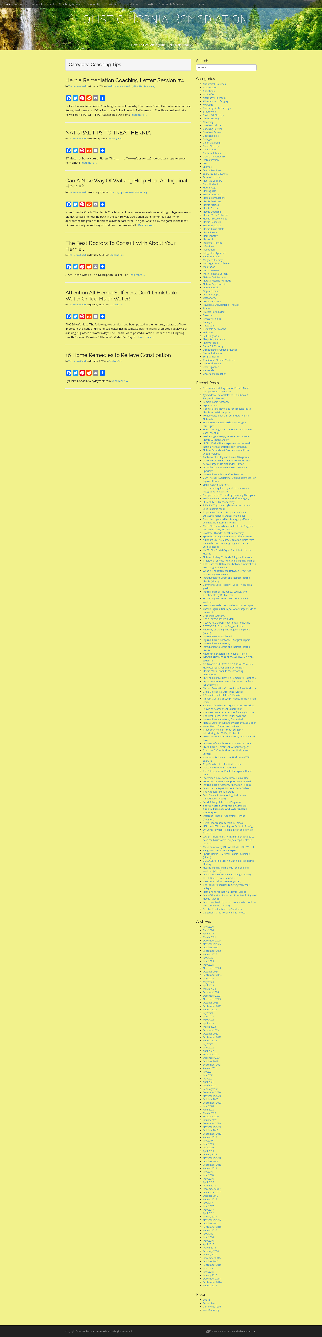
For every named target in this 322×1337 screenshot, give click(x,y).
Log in (206, 1299)
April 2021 (208, 1081)
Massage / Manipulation (216, 263)
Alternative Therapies (215, 97)
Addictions (209, 91)
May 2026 (208, 930)
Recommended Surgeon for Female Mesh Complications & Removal (226, 389)
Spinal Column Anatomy (216, 484)
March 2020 (209, 1113)
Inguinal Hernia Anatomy (216, 643)
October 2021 (210, 1061)
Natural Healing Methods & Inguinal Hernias (227, 557)
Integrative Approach (214, 253)
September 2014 (212, 1282)
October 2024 (210, 971)
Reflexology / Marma (214, 328)
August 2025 (210, 954)
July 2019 (208, 1140)
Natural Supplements (214, 284)
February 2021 (211, 1089)
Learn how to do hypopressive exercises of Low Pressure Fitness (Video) (229, 904)
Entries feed (209, 1303)
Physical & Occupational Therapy (221, 304)
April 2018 (208, 1182)
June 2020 (208, 1106)
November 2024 (212, 968)
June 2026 (208, 926)
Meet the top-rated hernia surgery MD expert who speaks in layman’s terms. (228, 521)
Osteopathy (209, 297)
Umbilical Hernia (212, 363)
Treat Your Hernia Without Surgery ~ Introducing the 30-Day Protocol (223, 731)
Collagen (207, 139)
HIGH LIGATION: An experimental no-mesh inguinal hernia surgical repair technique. (227, 445)
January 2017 (210, 1216)
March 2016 (209, 1247)
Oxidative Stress (212, 301)
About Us (21, 4)
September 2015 (212, 1264)
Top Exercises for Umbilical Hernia (222, 764)
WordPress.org (211, 1310)
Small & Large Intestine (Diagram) (222, 802)
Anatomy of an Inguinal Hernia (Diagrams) (226, 457)
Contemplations (212, 153)
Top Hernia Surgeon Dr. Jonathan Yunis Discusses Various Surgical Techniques (224, 514)
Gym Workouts (211, 184)
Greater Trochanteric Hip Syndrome (223, 909)
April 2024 (208, 985)
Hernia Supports (212, 225)
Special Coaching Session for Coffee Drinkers (227, 536)
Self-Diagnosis (211, 336)
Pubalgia (207, 322)
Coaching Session (212, 132)
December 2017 (212, 1188)
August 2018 (210, 1168)
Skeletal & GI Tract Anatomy (218, 502)
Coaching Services (70, 4)
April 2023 (208, 1023)
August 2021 (210, 1068)
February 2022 (211, 1054)
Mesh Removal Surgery (215, 273)
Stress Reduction (212, 353)
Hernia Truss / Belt (213, 229)
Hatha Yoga (209, 187)
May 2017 (208, 1209)
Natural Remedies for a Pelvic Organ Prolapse (228, 605)
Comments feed (212, 1306)
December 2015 (212, 1258)
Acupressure (210, 87)
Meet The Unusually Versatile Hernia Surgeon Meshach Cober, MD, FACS (228, 527)
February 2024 (211, 992)
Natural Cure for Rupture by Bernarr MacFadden (229, 722)
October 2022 (210, 1033)
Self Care (208, 332)
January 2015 (210, 1275)
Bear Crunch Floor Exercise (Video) (222, 881)
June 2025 (208, 961)
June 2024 (208, 978)
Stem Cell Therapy (213, 346)
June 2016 (208, 1237)
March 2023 (209, 1026)
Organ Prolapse (211, 294)
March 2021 (209, 1085)
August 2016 (210, 1230)
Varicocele (208, 370)
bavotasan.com (248, 1331)
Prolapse (208, 315)
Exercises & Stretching (136, 192)
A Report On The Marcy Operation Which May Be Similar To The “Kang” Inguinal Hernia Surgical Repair (228, 543)
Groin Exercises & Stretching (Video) (223, 691)
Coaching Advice (212, 125)
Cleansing (208, 122)
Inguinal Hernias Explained (217, 636)
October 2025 (210, 947)
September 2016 (212, 1227)
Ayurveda (208, 104)
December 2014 (212, 1278)
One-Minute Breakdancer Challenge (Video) (227, 874)
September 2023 (212, 1006)
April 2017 (208, 1213)
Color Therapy (211, 146)
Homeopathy (210, 235)
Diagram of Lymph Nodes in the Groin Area (227, 743)
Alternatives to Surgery (215, 101)
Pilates (206, 308)
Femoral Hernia (211, 177)
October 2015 (210, 1261)
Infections (208, 246)
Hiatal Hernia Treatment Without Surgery (226, 746)
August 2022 (210, 1040)
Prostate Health (212, 318)
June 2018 (208, 1175)
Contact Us (93, 4)
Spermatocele (210, 342)
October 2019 (210, 1130)
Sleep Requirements (214, 339)
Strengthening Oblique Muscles (220, 349)
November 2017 (212, 1192)
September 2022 (212, 1037)
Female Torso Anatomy (216, 401)
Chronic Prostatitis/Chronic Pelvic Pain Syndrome (230, 688)
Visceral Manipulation (214, 373)
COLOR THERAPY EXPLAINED (219, 767)
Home (6, 4)
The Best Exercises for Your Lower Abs (224, 715)
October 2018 (210, 1161)
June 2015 (208, 1271)
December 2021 (212, 1057)
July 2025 (208, 957)
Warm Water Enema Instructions (221, 726)
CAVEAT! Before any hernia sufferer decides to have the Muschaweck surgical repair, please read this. (228, 840)
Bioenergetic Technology (217, 108)
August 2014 (210, 1285)
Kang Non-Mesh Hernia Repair (219, 850)
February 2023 (211, 1030)
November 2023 (212, 999)
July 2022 (208, 1044)
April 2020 (208, 1109)
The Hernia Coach (77, 86)
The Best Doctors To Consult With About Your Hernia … (120, 246)
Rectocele (208, 325)
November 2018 (212, 1157)
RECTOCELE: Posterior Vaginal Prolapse (225, 626)
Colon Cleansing (212, 142)
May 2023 (208, 1019)
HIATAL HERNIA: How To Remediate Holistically (229, 677)
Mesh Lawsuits (211, 270)
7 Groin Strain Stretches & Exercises (223, 695)
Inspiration (209, 249)
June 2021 (208, 1075)
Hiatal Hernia (210, 232)
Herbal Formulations (214, 197)
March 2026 (209, 937)
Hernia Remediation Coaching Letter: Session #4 (124, 80)
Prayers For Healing (214, 311)
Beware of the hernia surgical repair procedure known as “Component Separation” (228, 707)
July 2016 (208, 1233)
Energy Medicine (212, 170)
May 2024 (208, 982)
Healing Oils (209, 190)
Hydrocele (208, 239)
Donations (112, 4)
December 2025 (212, 940)
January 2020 (210, 1120)
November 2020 (212, 1095)
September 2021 (212, 1064)
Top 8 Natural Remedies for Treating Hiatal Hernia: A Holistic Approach (227, 410)
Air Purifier (208, 94)
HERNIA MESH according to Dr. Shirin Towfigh (228, 826)
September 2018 (212, 1164)
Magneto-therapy (213, 260)
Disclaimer (199, 4)
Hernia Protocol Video (215, 218)
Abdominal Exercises (214, 84)
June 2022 (208, 1047)
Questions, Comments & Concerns (166, 4)
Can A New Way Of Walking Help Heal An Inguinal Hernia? (126, 183)
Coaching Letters (114, 86)
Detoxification (211, 159)
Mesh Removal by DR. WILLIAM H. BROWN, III (228, 847)
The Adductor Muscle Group (218, 791)
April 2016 (208, 1244)
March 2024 (209, 988)
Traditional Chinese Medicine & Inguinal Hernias (229, 560)
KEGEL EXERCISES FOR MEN (218, 619)
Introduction (132, 4)
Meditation (209, 266)
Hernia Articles (211, 204)
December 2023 (212, 995)
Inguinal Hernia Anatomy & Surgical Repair (226, 640)
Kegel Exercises (211, 256)
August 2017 (210, 1199)
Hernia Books (210, 208)
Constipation (210, 149)
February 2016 (211, 1251)
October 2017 (210, 1195)
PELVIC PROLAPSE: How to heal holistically (226, 622)
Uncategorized (211, 367)
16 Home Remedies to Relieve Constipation (118, 355)
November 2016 (212, 1219)
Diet (205, 163)
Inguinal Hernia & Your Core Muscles (223, 474)
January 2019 (210, 1154)
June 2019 (208, 1144)
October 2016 (210, 1223)
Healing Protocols (213, 194)
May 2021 (208, 1078)
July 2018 (208, 1171)
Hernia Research (212, 222)
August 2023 (210, 1009)
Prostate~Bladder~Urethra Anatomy (223, 533)
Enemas (207, 166)
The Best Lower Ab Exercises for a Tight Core (228, 712)
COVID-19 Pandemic (214, 156)
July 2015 (208, 1268)
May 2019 (208, 1147)
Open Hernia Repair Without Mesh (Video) (226, 788)
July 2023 (208, 1013)
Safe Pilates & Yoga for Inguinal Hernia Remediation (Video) (224, 797)
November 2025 (212, 943)
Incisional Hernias (212, 242)
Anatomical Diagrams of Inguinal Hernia (225, 653)
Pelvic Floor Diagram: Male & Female (223, 822)
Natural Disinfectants (214, 277)
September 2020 (212, 1102)
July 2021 (208, 1071)
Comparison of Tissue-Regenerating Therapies (229, 495)
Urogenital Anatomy (214, 615)
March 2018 (209, 1185)
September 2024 (212, 975)
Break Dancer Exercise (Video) (219, 878)
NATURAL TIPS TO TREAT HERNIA (108, 132)
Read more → (138, 115)
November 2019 (212, 1126)
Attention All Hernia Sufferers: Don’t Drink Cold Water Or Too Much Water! (121, 295)
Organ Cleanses (211, 291)
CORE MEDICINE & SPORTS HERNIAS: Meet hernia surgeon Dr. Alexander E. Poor (227, 462)
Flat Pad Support (212, 180)
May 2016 (208, 1240)
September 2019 (212, 1133)
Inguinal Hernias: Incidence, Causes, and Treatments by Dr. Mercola (225, 593)
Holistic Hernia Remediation (161, 18)
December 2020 (212, 1092)
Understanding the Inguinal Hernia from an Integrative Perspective (226, 489)
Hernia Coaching (212, 211)
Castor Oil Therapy (213, 115)
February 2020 (211, 1116)
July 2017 (208, 1202)
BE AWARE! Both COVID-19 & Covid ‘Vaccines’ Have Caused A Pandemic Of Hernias (228, 665)
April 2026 (208, 933)
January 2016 (210, 1254)
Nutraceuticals (211, 287)
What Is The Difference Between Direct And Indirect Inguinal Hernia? (227, 572)
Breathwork (209, 111)
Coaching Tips (131, 86)
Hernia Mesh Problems (215, 215)
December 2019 (212, 1123)
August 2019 (210, 1137)
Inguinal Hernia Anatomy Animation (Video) (227, 784)
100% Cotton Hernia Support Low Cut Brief (227, 781)
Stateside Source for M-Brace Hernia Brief (226, 777)
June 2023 (208, 1016)
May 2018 (208, 1178)
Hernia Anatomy (147, 86)
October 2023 (210, 1002)
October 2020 (210, 1099)
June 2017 (208, 1206)
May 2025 (208, 964)
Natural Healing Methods (217, 280)
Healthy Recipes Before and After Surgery (226, 498)
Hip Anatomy (210, 405)
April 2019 (208, 1151)
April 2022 (208, 1050)
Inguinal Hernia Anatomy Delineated (223, 719)
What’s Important (43, 4)
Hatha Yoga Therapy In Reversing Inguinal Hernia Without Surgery (226, 438)
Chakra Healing (211, 118)
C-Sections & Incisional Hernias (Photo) (224, 912)
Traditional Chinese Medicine (219, 360)
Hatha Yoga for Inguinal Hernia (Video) (224, 891)
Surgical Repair (211, 356)
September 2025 (212, 950)
